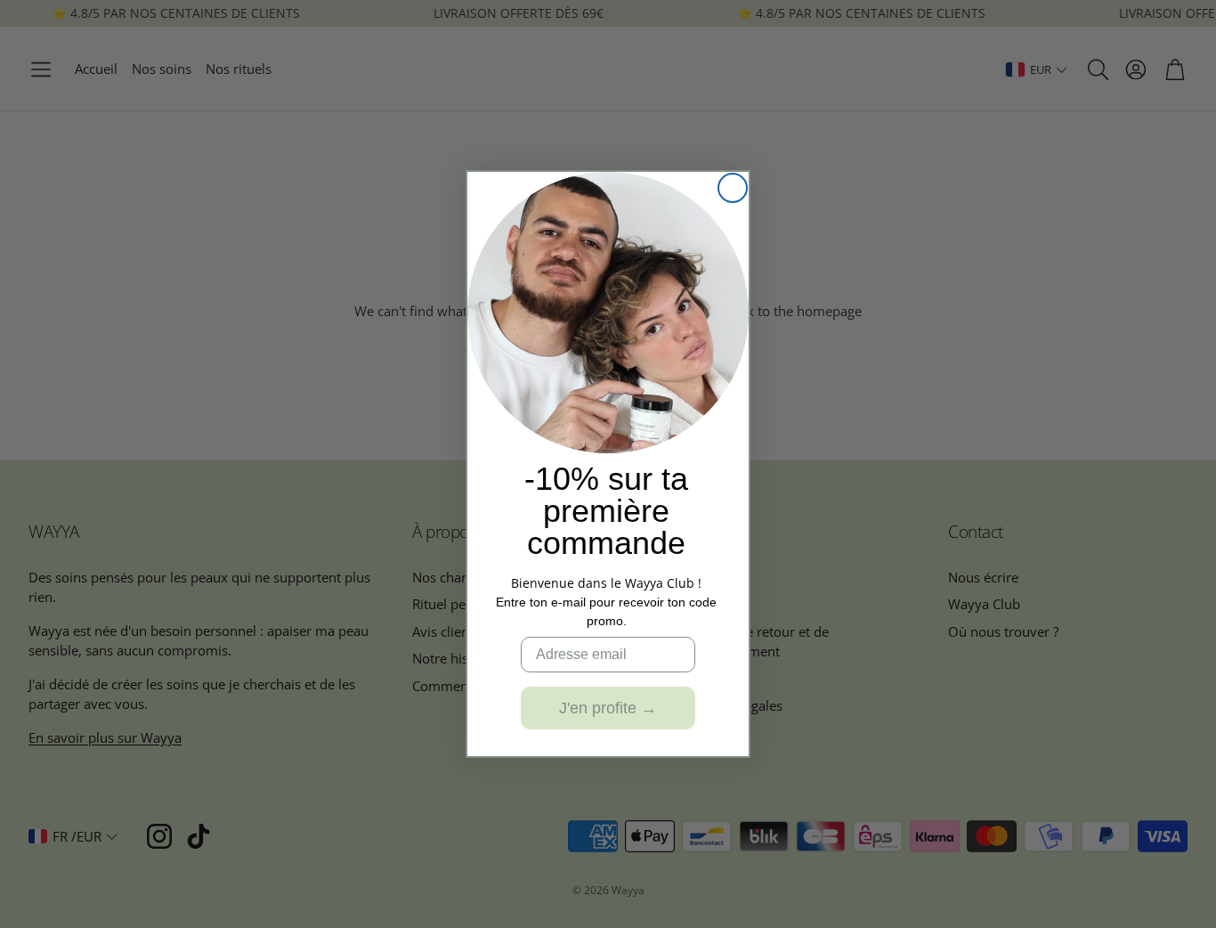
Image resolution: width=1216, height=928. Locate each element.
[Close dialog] (732, 188)
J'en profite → (608, 708)
